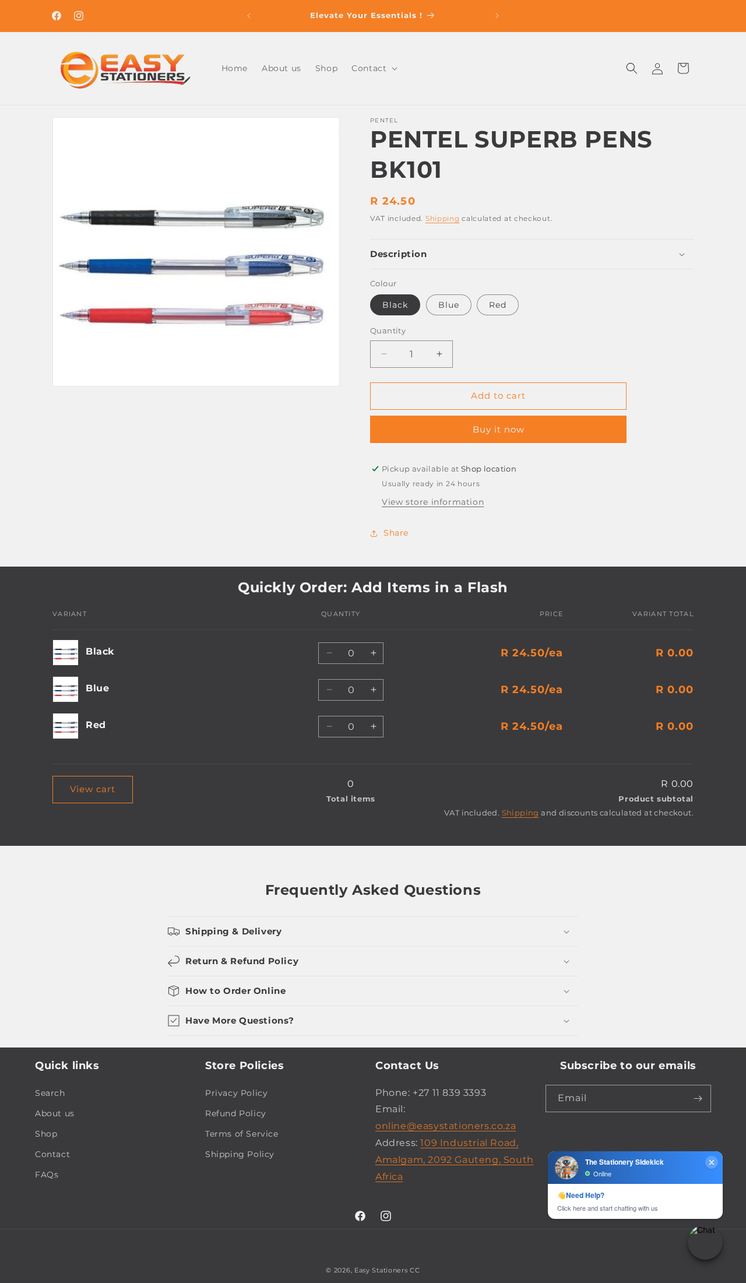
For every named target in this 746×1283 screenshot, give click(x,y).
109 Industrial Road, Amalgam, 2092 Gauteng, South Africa (454, 1159)
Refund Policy (235, 1113)
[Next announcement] (497, 16)
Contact (52, 1154)
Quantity (388, 330)
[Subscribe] (697, 1098)
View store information (433, 502)
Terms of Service (242, 1134)
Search (50, 1093)
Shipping (442, 218)
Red (497, 305)
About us (55, 1113)
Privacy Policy (236, 1093)
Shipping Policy (240, 1154)
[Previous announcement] (249, 16)
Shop (46, 1134)
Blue (448, 305)
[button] (373, 68)
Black (395, 305)
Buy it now (499, 429)
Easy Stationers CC (387, 1270)
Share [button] (396, 533)
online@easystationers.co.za (445, 1125)
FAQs (46, 1174)
